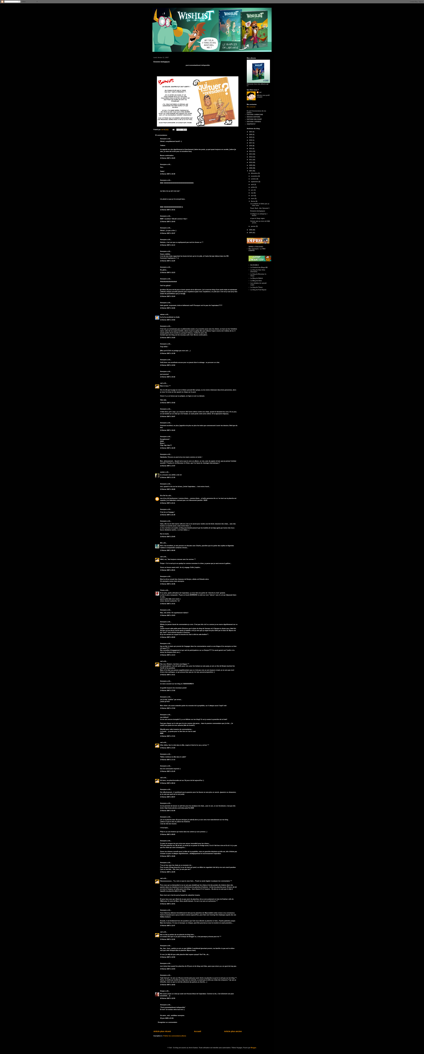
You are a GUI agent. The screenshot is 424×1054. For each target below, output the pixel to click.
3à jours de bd (189, 780)
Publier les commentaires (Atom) (174, 1036)
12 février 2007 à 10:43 (167, 221)
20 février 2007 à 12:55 (167, 998)
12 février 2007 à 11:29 (167, 261)
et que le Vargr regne (257, 218)
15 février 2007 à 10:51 (167, 904)
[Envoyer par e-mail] (177, 130)
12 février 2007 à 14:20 (167, 337)
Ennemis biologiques (257, 211)
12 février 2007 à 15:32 (167, 377)
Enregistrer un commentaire (167, 1022)
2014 (251, 151)
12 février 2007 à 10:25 (167, 158)
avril (252, 195)
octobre (253, 179)
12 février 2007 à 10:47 (167, 233)
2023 (251, 132)
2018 (251, 140)
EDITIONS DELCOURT (254, 119)
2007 (251, 171)
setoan (162, 314)
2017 (251, 143)
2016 (251, 145)
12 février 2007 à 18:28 (167, 489)
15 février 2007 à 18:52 (167, 984)
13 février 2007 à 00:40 (167, 550)
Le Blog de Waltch (256, 278)
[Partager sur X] (182, 130)
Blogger (253, 1047)
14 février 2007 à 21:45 (167, 771)
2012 (251, 157)
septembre (254, 181)
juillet (253, 187)
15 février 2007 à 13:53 (167, 969)
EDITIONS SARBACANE (255, 114)
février (253, 201)
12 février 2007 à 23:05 (167, 536)
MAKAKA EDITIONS (253, 117)
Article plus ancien (233, 1031)
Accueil (197, 1031)
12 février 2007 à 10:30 (167, 174)
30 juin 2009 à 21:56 (166, 1018)
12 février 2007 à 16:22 (167, 430)
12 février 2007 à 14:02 (167, 320)
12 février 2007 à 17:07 (167, 466)
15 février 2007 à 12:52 (167, 957)
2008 (251, 168)
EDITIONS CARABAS (254, 121)
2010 (251, 162)
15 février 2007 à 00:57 (167, 797)
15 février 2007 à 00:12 (167, 783)
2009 (251, 165)
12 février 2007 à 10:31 (167, 210)
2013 (251, 154)
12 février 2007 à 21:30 (167, 515)
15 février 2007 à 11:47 (167, 925)
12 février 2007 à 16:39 (167, 448)
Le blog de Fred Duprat (258, 290)
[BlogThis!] (179, 130)
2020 (251, 134)
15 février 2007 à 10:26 (167, 856)
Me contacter (251, 107)
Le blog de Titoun (256, 287)
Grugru (162, 991)
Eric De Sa (163, 495)
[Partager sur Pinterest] (186, 130)
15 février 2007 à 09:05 (167, 834)
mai (252, 193)
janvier (253, 226)
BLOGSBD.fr (254, 265)
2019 (251, 137)
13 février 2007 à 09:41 (167, 570)
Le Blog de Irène (256, 281)
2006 (251, 230)
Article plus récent (162, 1031)
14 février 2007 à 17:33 (167, 759)
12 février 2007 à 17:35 (167, 477)
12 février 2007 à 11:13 (167, 245)
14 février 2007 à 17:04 (167, 708)
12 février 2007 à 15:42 (167, 403)
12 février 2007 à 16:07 (167, 416)
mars (253, 198)
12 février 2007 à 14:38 (167, 353)
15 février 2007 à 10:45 (167, 872)
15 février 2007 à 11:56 (167, 939)
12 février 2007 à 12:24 (167, 296)
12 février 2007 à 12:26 (167, 308)
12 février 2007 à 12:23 (167, 272)
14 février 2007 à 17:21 (167, 736)
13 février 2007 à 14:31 (167, 603)
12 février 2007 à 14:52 (167, 365)
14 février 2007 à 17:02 (167, 690)
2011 (251, 159)
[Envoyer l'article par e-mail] (173, 129)
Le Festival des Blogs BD (259, 267)
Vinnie (162, 590)
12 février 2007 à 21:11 (167, 503)
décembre (254, 173)
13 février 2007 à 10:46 (167, 584)
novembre (254, 176)
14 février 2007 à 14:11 (167, 675)
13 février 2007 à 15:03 (167, 615)
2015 (251, 148)
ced (161, 383)
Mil (161, 543)
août (252, 184)
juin (252, 190)
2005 (251, 232)
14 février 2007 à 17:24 (167, 748)
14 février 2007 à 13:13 (167, 655)
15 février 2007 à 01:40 (167, 810)
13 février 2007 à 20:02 (167, 637)
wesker (162, 472)
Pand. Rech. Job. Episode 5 (259, 208)
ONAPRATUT (251, 124)
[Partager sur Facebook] (184, 130)
